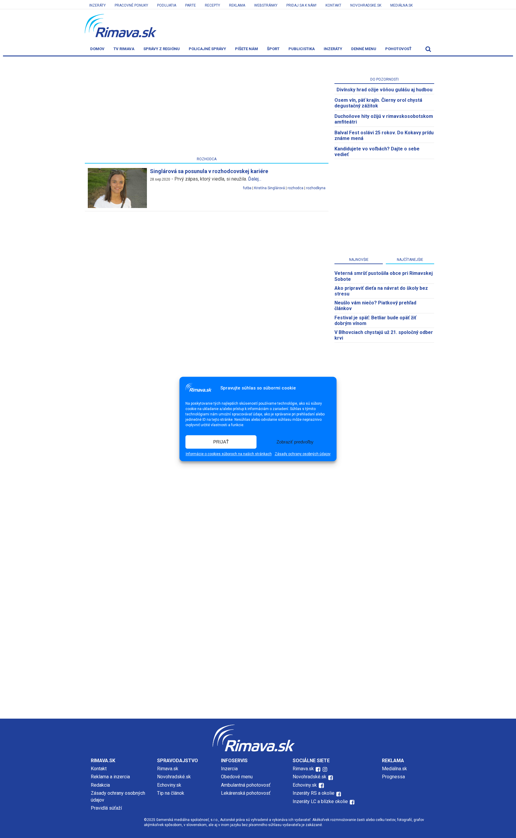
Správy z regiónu (161, 49)
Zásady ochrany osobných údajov (303, 454)
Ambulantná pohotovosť (246, 785)
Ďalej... (254, 179)
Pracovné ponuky (131, 5)
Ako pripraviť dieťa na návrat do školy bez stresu (381, 291)
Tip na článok (170, 793)
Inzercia (229, 768)
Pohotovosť (398, 49)
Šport (273, 49)
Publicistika (301, 49)
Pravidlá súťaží (106, 808)
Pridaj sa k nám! (301, 5)
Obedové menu (237, 777)
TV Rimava (123, 49)
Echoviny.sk (169, 785)
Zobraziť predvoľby (295, 441)
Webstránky (265, 5)
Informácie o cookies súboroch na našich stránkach (229, 454)
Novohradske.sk (365, 5)
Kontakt (333, 5)
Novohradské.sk (174, 777)
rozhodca (295, 188)
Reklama (237, 5)
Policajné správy (207, 49)
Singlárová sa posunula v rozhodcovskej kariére (209, 171)
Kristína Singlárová (269, 188)
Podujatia (166, 5)
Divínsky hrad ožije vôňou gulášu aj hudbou (384, 90)
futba (247, 188)
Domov (97, 49)
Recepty (212, 5)
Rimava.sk (167, 768)
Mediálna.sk (401, 5)
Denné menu (363, 49)
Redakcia (100, 785)
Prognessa (393, 777)
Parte (190, 5)
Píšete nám (246, 49)
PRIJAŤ (221, 441)
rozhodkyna (315, 188)
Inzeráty (97, 5)
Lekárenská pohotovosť (246, 793)
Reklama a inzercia (110, 777)
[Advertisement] (206, 108)
